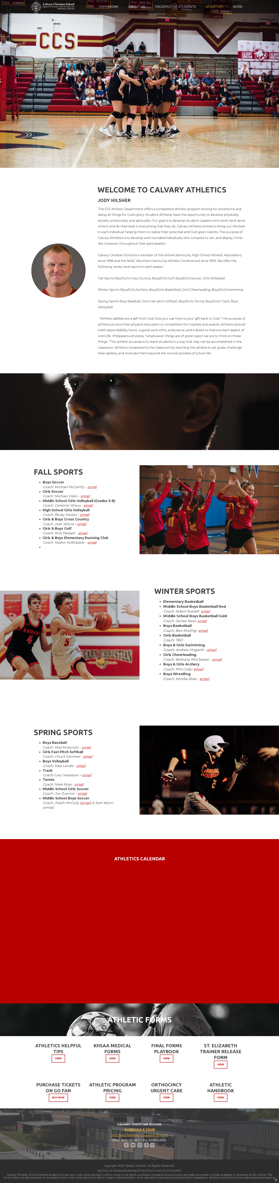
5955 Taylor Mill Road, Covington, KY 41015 (139, 1135)
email (92, 487)
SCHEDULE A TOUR (139, 1130)
